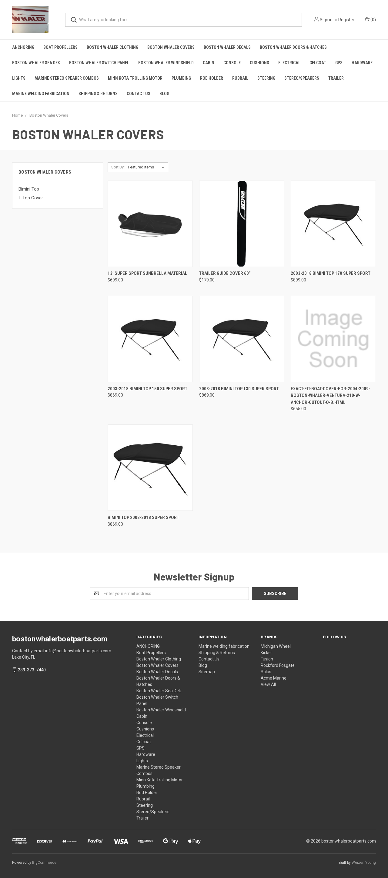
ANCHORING (23, 47)
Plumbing (181, 78)
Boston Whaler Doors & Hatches (293, 47)
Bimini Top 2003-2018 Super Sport (143, 517)
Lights (18, 78)
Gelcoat (317, 62)
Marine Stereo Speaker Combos (67, 78)
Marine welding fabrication (40, 93)
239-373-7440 (32, 670)
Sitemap (207, 671)
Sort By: (118, 167)
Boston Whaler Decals (227, 47)
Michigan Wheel (276, 646)
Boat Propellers (60, 47)
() (373, 19)
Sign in (326, 19)
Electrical (289, 62)
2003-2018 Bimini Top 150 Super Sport (147, 388)
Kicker (266, 652)
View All (268, 684)
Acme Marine (273, 678)
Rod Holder (211, 78)
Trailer (336, 78)
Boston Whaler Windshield (166, 62)
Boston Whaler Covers (171, 47)
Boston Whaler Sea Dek (36, 62)
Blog (164, 93)
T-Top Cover (30, 198)
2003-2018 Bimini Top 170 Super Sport (330, 273)
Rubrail (240, 78)
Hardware (362, 62)
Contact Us (138, 93)
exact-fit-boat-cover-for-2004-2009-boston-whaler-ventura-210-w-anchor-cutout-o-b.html (330, 395)
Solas (266, 671)
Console (232, 62)
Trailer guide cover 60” (225, 273)
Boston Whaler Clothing (112, 47)
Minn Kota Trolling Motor (135, 78)
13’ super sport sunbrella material (147, 273)
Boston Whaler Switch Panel (99, 62)
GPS (339, 62)
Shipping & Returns (98, 93)
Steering (266, 78)
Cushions (259, 62)
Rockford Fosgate (278, 665)
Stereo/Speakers (301, 78)
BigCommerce (44, 862)
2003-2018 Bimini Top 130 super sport (239, 388)
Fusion (267, 659)
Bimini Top (28, 189)
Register (346, 19)
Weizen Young (364, 862)
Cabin (208, 62)
